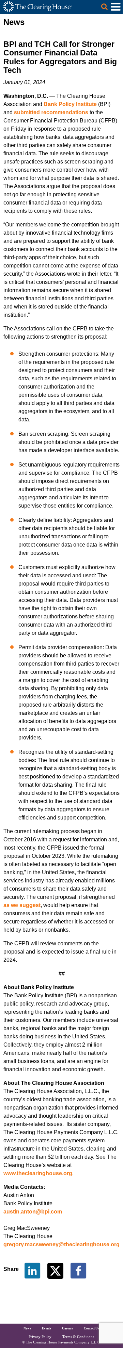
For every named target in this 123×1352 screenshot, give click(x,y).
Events (46, 1328)
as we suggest (22, 905)
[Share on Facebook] (78, 1270)
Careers (67, 1328)
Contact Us (91, 1328)
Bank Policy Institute (70, 104)
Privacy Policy (40, 1337)
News (27, 1328)
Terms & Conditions (78, 1337)
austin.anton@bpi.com (32, 1212)
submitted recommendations (51, 112)
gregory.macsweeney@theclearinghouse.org (61, 1244)
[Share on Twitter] (56, 1270)
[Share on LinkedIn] (32, 1270)
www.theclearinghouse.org (37, 1173)
